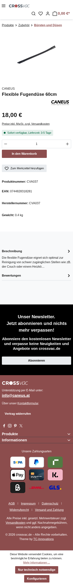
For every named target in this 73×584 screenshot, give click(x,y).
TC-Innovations (43, 539)
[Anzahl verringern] (5, 144)
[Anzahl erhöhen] (67, 144)
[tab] (36, 258)
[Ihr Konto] (47, 13)
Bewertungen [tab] (11, 275)
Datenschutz (50, 503)
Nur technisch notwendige (36, 569)
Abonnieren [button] (36, 360)
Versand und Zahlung (49, 509)
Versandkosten (15, 522)
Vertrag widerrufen (18, 413)
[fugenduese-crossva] (36, 55)
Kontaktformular (27, 403)
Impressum (28, 503)
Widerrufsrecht (19, 509)
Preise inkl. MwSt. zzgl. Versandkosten (26, 123)
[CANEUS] (60, 102)
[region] (36, 55)
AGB (11, 503)
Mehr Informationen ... (36, 562)
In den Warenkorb (24, 153)
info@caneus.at (16, 395)
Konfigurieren (37, 578)
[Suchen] (33, 13)
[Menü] (3, 6)
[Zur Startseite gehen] (41, 6)
